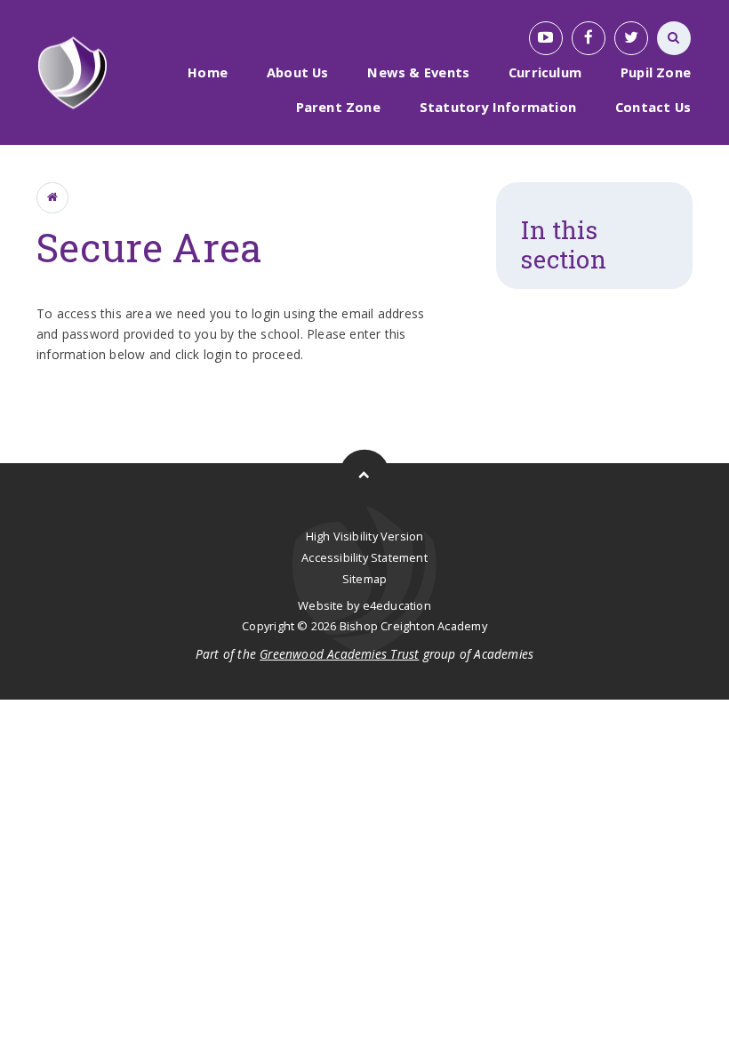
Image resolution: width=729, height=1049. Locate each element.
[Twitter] (631, 38)
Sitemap (364, 579)
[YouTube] (546, 38)
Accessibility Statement (364, 557)
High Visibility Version (365, 536)
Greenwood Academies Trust (339, 653)
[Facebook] (588, 38)
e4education (397, 605)
